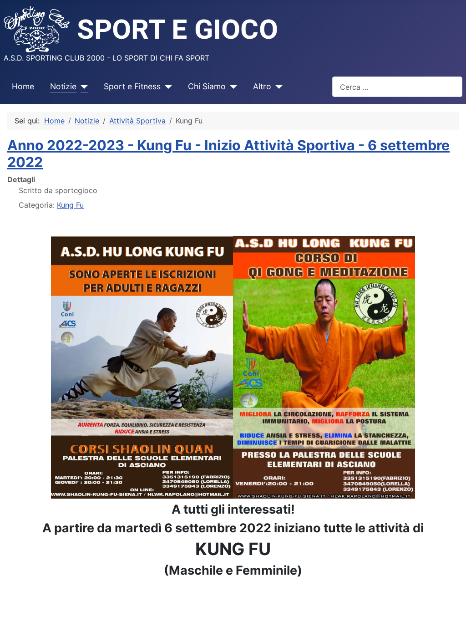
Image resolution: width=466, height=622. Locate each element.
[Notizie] (82, 86)
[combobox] (397, 86)
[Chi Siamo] (231, 86)
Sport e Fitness (132, 86)
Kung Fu (70, 204)
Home (23, 86)
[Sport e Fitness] (166, 86)
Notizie (63, 86)
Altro (262, 86)
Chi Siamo (207, 86)
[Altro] (277, 86)
